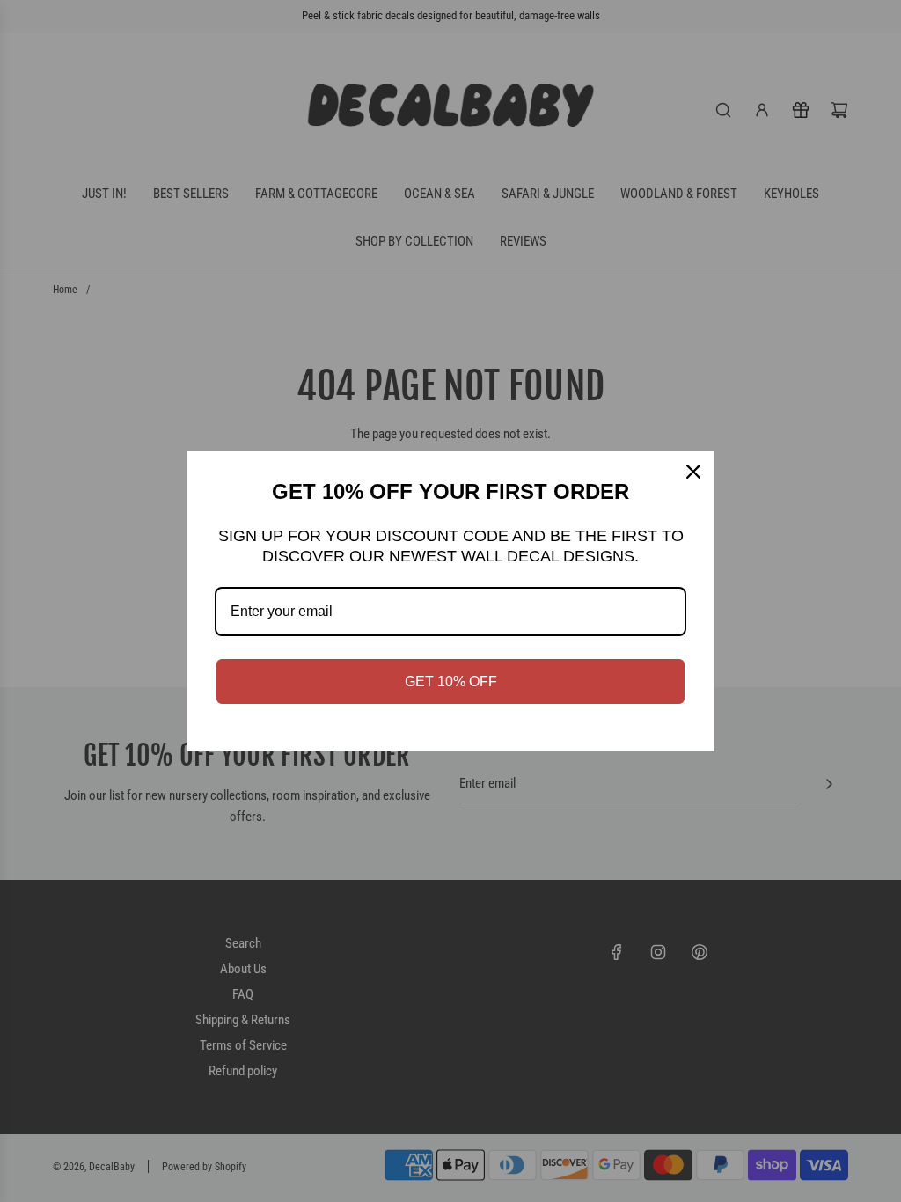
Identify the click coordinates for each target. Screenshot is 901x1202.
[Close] (693, 472)
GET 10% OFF (451, 681)
